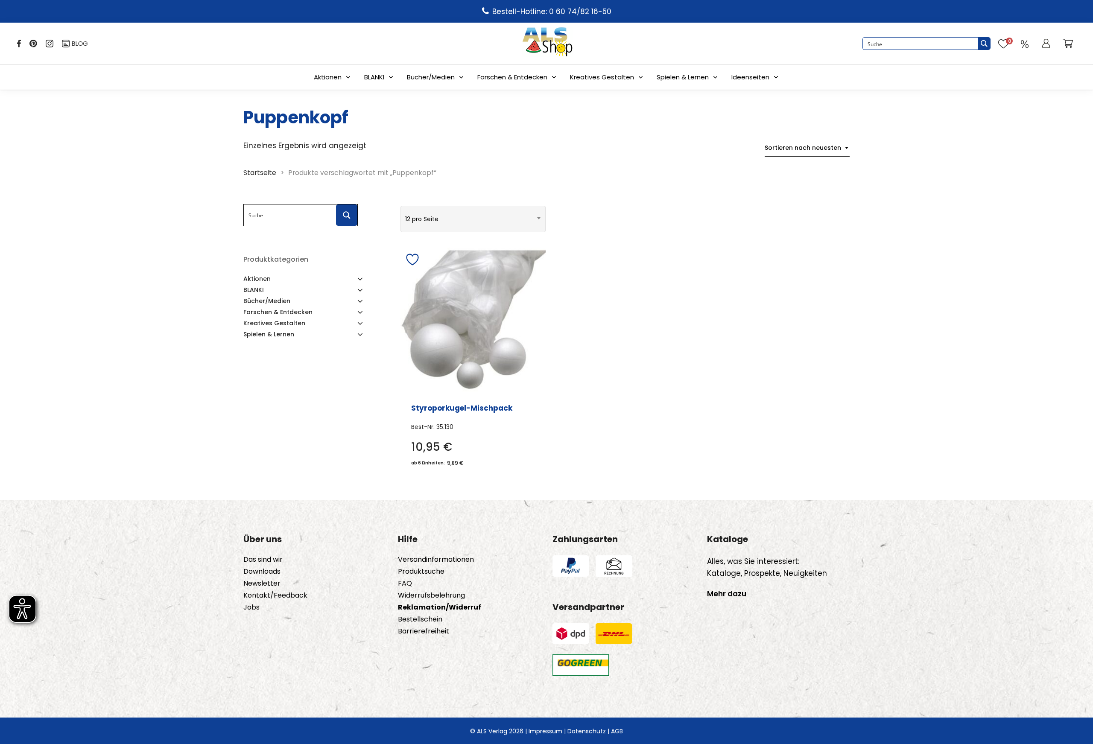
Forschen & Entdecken (512, 77)
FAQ (405, 583)
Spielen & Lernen (683, 77)
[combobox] (807, 148)
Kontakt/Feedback (275, 595)
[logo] (547, 43)
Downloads (262, 571)
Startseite (259, 172)
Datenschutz (586, 731)
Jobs (251, 607)
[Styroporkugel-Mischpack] (473, 320)
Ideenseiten (750, 77)
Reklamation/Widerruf (439, 607)
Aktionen (328, 77)
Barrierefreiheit (423, 631)
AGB (617, 731)
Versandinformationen (436, 559)
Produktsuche (421, 571)
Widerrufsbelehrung (431, 595)
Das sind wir (263, 559)
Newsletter (262, 583)
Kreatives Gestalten (602, 77)
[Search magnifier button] (984, 44)
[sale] (1025, 44)
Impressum (545, 731)
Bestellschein (420, 619)
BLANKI (374, 77)
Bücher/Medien (431, 77)
